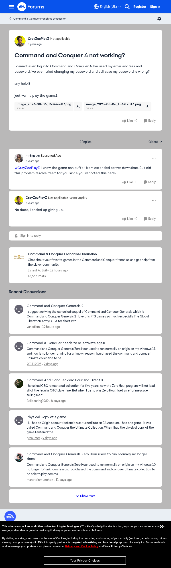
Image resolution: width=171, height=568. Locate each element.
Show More (88, 496)
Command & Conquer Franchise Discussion (39, 18)
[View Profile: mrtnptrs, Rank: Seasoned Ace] (18, 158)
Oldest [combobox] (155, 142)
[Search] (127, 6)
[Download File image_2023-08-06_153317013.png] (147, 106)
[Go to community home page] (31, 6)
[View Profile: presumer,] (18, 420)
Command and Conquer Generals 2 (55, 306)
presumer (33, 438)
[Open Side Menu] (11, 6)
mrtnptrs (33, 156)
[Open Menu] (159, 19)
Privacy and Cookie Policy (81, 546)
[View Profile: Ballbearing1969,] (18, 383)
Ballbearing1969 (38, 401)
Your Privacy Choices (85, 560)
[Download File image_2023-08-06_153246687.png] (77, 106)
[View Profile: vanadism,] (18, 309)
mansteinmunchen (40, 480)
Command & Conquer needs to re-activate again (66, 343)
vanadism (33, 327)
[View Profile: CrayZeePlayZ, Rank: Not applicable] (20, 41)
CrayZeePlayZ (38, 39)
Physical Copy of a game (46, 417)
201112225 (34, 364)
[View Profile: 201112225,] (18, 346)
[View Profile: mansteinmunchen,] (18, 457)
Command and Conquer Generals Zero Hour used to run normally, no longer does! (87, 456)
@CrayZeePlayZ (27, 167)
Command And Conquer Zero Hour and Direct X (65, 380)
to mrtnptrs (78, 198)
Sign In (155, 7)
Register (139, 7)
